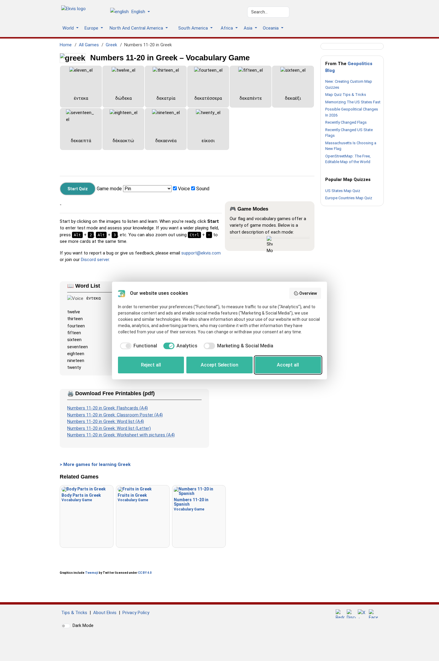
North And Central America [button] (137, 28)
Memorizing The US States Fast (352, 102)
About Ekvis (104, 612)
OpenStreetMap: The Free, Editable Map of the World (348, 159)
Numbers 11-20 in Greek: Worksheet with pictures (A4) (121, 435)
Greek (111, 44)
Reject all (151, 365)
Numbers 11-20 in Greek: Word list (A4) (105, 421)
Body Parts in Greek (81, 497)
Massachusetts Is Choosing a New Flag (350, 146)
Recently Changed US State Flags (349, 133)
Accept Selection (219, 365)
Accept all (288, 365)
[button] (132, 12)
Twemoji (91, 572)
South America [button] (193, 28)
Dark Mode (83, 625)
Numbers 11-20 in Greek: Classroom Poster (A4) (115, 415)
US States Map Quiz (342, 190)
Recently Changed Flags (346, 122)
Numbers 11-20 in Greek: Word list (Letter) (109, 428)
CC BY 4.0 (145, 572)
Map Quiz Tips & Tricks (345, 94)
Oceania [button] (271, 28)
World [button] (68, 28)
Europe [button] (92, 28)
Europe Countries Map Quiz (348, 198)
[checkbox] (137, 345)
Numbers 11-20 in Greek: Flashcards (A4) (107, 408)
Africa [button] (227, 28)
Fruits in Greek (133, 497)
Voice (184, 188)
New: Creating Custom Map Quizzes (348, 84)
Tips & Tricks (74, 612)
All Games (89, 44)
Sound (202, 188)
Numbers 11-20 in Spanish (191, 504)
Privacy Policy (135, 612)
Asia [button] (249, 28)
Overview (308, 293)
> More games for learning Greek (95, 464)
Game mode (109, 188)
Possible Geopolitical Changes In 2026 (351, 112)
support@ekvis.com (201, 253)
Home (66, 44)
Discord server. (95, 259)
